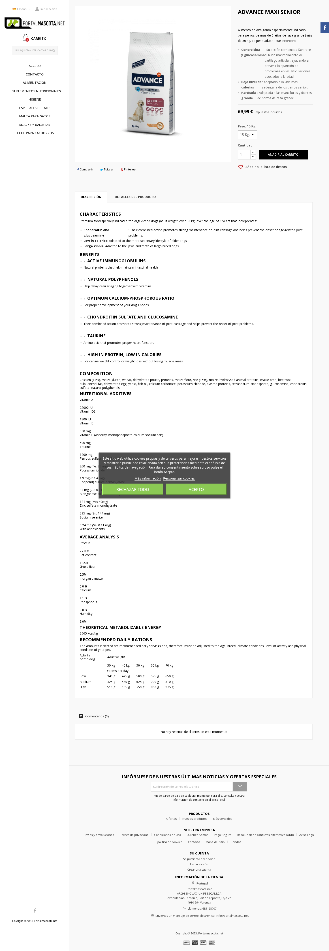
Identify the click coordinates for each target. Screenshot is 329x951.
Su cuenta (199, 853)
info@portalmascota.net (232, 916)
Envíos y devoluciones (99, 835)
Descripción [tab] (91, 197)
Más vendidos (222, 819)
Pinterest (130, 169)
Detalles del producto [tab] (135, 197)
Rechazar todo (132, 489)
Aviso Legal (306, 835)
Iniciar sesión (199, 864)
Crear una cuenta (199, 869)
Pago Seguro (222, 835)
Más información (148, 478)
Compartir (86, 169)
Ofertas (171, 819)
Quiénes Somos (197, 835)
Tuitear (108, 169)
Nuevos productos (194, 819)
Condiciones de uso (167, 835)
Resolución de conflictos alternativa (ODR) (265, 835)
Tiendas (235, 842)
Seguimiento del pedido (199, 859)
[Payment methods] (199, 942)
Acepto (196, 489)
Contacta (194, 842)
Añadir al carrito (283, 154)
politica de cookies (169, 842)
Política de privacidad (134, 835)
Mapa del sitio (215, 842)
